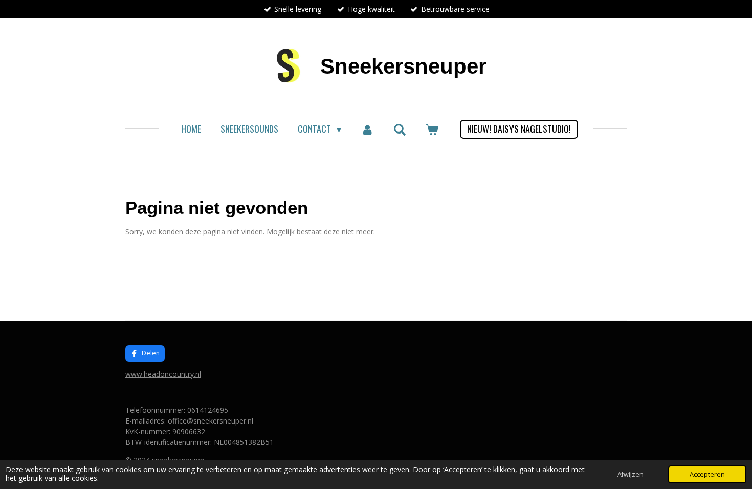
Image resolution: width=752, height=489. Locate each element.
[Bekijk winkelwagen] (432, 129)
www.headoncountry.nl (163, 374)
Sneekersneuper (403, 66)
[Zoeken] (399, 129)
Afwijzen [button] (630, 474)
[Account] (367, 129)
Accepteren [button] (707, 474)
